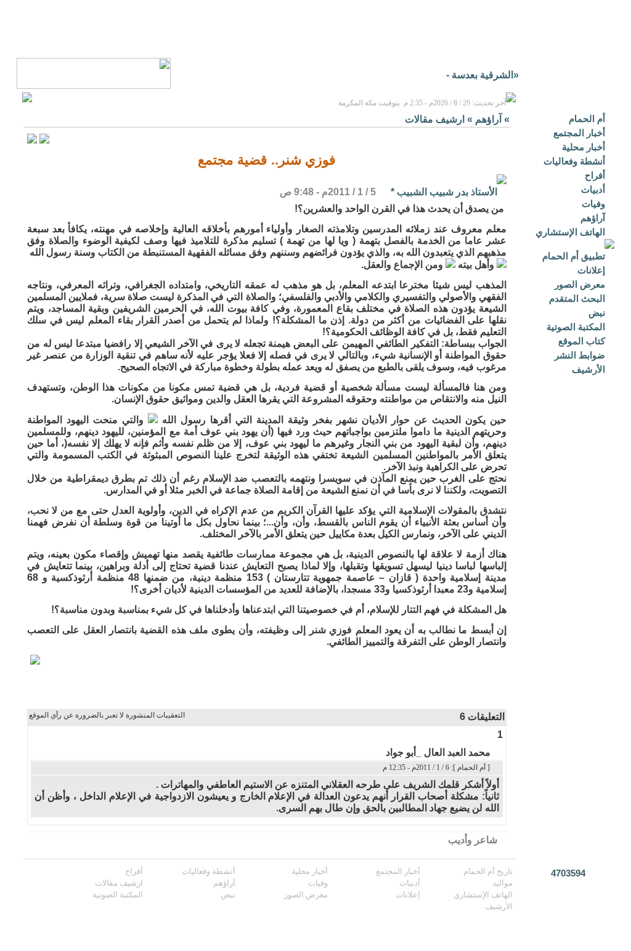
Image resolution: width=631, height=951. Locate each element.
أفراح (595, 175)
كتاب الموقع (581, 341)
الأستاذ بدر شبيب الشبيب (447, 192)
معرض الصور (580, 284)
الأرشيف (588, 369)
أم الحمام (587, 118)
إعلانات (591, 270)
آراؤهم (592, 217)
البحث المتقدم (577, 298)
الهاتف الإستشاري (570, 232)
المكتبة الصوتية (576, 327)
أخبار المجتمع (579, 132)
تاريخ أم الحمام (488, 871)
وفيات (593, 203)
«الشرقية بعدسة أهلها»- (471, 75)
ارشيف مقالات (435, 119)
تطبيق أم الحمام (573, 256)
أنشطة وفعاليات (574, 161)
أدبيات (593, 189)
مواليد (502, 883)
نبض (596, 312)
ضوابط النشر (580, 355)
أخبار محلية (583, 147)
